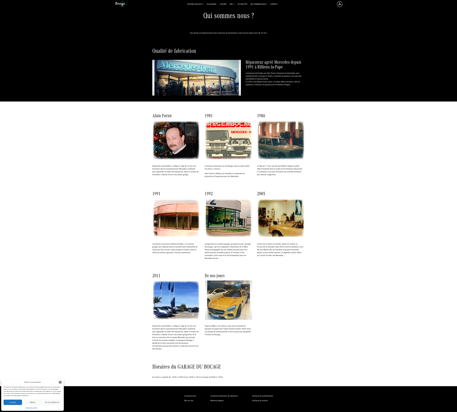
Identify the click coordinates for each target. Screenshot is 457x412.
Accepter (13, 402)
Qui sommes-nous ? (258, 4)
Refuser (32, 402)
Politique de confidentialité (262, 396)
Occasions (211, 4)
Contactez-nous (190, 396)
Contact (274, 4)
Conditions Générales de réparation (224, 396)
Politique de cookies (31, 407)
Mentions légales (217, 401)
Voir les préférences (52, 402)
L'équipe (223, 4)
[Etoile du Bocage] (121, 4)
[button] (60, 382)
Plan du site (188, 401)
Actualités (242, 4)
